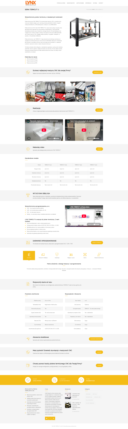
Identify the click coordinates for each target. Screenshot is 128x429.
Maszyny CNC (97, 397)
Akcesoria (88, 394)
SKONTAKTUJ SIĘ (97, 72)
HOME (93, 9)
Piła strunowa (89, 400)
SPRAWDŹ (99, 110)
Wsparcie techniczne (99, 257)
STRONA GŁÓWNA (61, 3)
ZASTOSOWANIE (80, 3)
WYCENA (95, 3)
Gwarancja (57, 257)
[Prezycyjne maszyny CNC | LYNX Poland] (37, 3)
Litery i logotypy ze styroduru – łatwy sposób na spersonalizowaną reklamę (76, 406)
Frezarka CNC (89, 397)
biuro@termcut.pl (90, 380)
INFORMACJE (88, 3)
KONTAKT (101, 3)
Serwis (85, 257)
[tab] (29, 255)
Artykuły (95, 394)
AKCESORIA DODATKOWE (96, 338)
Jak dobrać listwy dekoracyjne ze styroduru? (76, 395)
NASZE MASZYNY (71, 3)
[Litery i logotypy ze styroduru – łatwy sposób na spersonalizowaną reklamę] (68, 405)
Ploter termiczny (90, 403)
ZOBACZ (99, 149)
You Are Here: (89, 9)
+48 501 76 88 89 (37, 380)
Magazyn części (71, 257)
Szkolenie (29, 257)
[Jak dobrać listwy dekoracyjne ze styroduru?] (68, 396)
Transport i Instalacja (43, 257)
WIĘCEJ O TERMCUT (97, 242)
